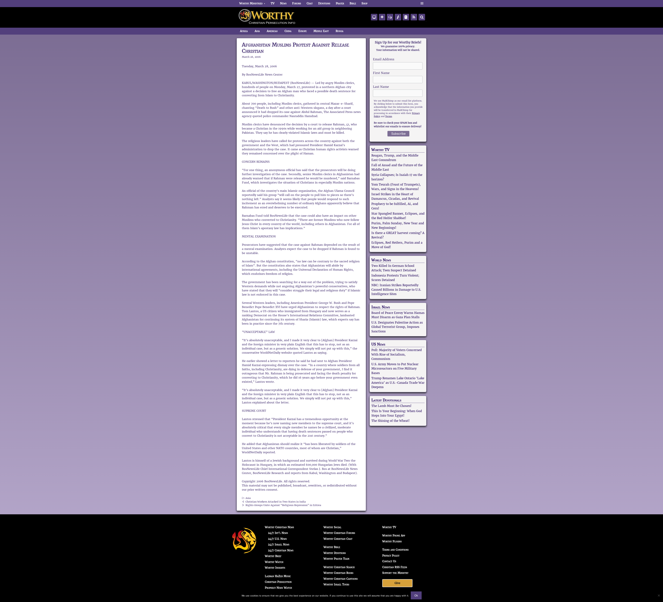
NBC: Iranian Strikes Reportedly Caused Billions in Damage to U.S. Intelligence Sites (396, 289)
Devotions (324, 3)
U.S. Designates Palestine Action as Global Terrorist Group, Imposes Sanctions (397, 327)
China (288, 31)
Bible (353, 3)
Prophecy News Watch (278, 587)
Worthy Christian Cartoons (341, 578)
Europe (302, 31)
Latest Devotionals (386, 400)
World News (381, 260)
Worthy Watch (274, 562)
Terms (388, 116)
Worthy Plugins (392, 541)
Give (397, 583)
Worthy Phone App (393, 535)
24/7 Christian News (281, 550)
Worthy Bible (332, 547)
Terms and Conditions (395, 549)
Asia (257, 31)
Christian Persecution (278, 581)
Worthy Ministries (251, 3)
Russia (339, 31)
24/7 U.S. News (277, 538)
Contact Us (389, 561)
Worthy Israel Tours (336, 584)
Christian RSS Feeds (394, 567)
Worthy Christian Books (338, 573)
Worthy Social (332, 527)
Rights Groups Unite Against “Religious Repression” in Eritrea (283, 505)
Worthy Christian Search (339, 567)
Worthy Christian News (279, 527)
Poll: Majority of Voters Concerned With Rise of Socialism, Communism (396, 354)
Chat (310, 3)
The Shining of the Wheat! (390, 421)
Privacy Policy (390, 555)
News (283, 3)
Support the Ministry (395, 573)
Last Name (381, 87)
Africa (244, 31)
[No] (658, 595)
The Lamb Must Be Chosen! (391, 406)
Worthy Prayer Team (336, 558)
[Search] (422, 17)
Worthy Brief (273, 556)
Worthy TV (380, 150)
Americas (272, 31)
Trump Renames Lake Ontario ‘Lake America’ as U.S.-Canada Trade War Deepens (398, 382)
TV (273, 3)
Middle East (321, 31)
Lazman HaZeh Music (278, 576)
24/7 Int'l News (278, 533)
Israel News (380, 307)
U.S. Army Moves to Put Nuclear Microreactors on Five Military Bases (395, 368)
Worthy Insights (275, 567)
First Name (381, 73)
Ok (416, 595)
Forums (296, 3)
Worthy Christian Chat (338, 538)
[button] (421, 3)
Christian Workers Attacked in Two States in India (276, 501)
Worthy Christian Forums (339, 533)
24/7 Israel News (278, 544)
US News (378, 344)
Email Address (383, 59)
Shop (364, 3)
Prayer (340, 3)
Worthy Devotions (335, 553)
